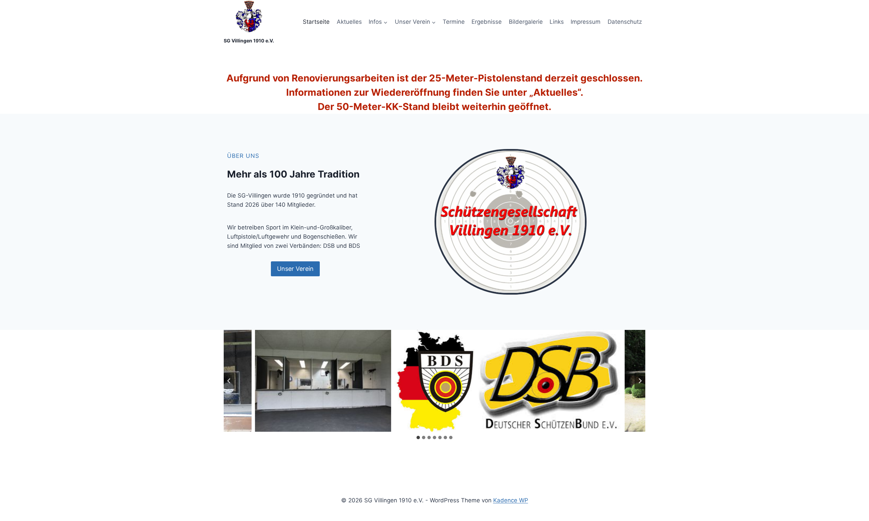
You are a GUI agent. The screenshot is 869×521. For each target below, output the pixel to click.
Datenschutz (625, 21)
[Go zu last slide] (229, 381)
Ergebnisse (487, 21)
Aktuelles (349, 21)
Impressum (585, 21)
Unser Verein (295, 268)
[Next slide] (639, 381)
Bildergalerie (526, 21)
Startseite (316, 21)
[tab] (418, 437)
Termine (454, 21)
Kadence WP (510, 500)
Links (557, 21)
